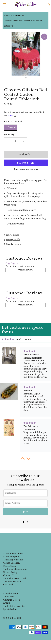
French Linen (18, 15)
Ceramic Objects (11, 600)
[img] (8, 339)
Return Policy (10, 572)
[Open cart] (48, 4)
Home (6, 15)
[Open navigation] (4, 4)
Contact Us (8, 575)
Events (6, 603)
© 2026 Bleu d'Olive (13, 618)
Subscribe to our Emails (15, 578)
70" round (11, 127)
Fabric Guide (9, 566)
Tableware (8, 597)
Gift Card (8, 585)
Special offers (10, 609)
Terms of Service (12, 582)
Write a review (25, 270)
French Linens (10, 593)
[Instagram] (27, 522)
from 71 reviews (23, 339)
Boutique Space (11, 556)
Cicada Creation (11, 563)
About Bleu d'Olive (13, 553)
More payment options (26, 169)
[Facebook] (23, 522)
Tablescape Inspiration (15, 569)
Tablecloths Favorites (14, 606)
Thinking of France (13, 560)
